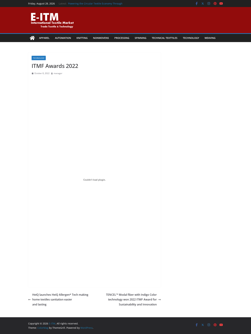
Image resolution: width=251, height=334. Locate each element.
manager (58, 73)
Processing (121, 38)
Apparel (44, 38)
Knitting (82, 38)
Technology (191, 38)
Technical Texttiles (164, 38)
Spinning (140, 38)
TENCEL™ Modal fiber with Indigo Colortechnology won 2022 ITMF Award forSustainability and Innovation (131, 299)
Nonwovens (101, 38)
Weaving (210, 38)
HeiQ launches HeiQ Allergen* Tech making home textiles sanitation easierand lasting (60, 299)
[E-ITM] (32, 38)
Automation (63, 38)
